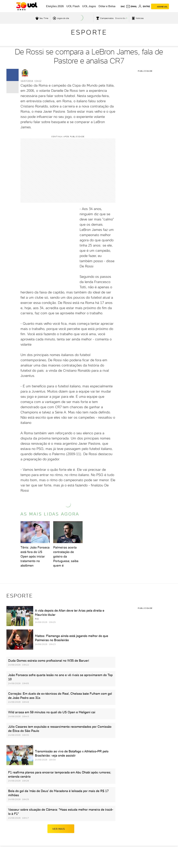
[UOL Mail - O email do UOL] (131, 6)
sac (123, 6)
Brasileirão (120, 18)
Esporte (89, 32)
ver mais (58, 828)
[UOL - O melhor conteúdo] (27, 6)
